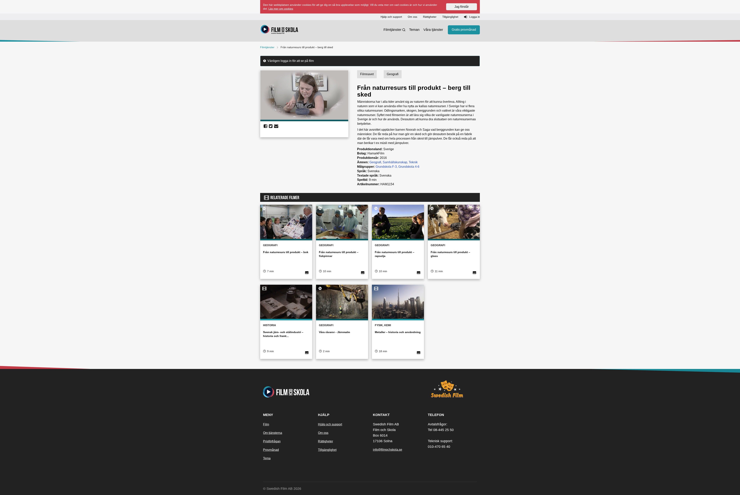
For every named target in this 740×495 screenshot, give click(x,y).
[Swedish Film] (452, 389)
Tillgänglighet (327, 449)
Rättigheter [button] (429, 16)
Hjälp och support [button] (391, 16)
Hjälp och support (330, 424)
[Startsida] (279, 30)
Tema (267, 458)
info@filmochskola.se (387, 449)
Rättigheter (325, 441)
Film (266, 424)
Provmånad (271, 449)
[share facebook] (265, 126)
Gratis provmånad (464, 29)
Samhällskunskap (395, 162)
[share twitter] (270, 126)
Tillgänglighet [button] (450, 16)
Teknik (413, 162)
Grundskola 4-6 (408, 166)
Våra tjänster (433, 30)
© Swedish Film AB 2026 (282, 489)
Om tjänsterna (272, 432)
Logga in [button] (474, 16)
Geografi (375, 162)
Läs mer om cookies (280, 8)
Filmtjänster (392, 30)
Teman (414, 30)
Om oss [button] (412, 16)
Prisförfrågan (272, 441)
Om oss (323, 432)
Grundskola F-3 (386, 166)
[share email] (276, 126)
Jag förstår (461, 6)
